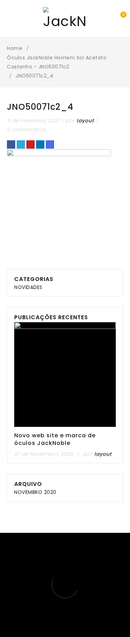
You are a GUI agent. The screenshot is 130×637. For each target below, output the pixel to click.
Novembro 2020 (35, 492)
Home (14, 48)
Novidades (28, 287)
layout (85, 120)
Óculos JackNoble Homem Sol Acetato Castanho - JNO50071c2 (56, 62)
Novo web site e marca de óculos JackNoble (55, 439)
